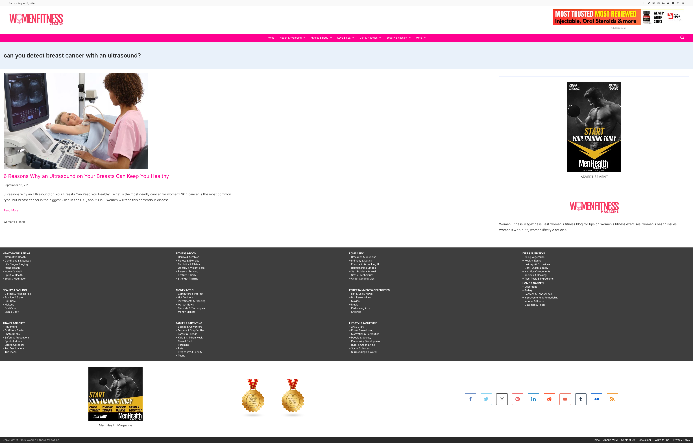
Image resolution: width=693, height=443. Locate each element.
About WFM (610, 439)
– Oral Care (9, 308)
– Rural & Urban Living (362, 344)
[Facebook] (644, 3)
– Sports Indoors (12, 341)
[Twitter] (649, 3)
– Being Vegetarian (533, 256)
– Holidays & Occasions (536, 264)
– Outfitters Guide (13, 330)
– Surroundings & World (363, 351)
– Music (353, 304)
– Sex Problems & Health (363, 271)
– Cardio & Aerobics (187, 256)
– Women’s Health (13, 271)
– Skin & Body (11, 311)
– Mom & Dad (184, 341)
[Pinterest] (658, 3)
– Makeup (8, 304)
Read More (11, 210)
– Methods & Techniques (190, 308)
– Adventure (10, 326)
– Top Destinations (13, 348)
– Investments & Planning (191, 300)
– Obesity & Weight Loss (190, 267)
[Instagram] (654, 3)
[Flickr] (683, 3)
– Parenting (182, 344)
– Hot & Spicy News (360, 293)
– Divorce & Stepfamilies (190, 330)
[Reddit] (668, 3)
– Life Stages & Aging (15, 264)
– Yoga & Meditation (14, 278)
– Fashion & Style (13, 297)
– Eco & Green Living (361, 330)
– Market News (185, 304)
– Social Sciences (359, 348)
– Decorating (529, 286)
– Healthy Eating (532, 260)
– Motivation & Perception (364, 333)
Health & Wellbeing (291, 37)
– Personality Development (365, 341)
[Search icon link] (681, 38)
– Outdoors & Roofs (533, 304)
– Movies (354, 300)
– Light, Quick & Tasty (535, 267)
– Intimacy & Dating (360, 260)
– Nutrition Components (536, 271)
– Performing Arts (359, 308)
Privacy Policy (681, 439)
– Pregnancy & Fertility (189, 351)
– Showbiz (355, 311)
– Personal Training (187, 271)
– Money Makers (185, 311)
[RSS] (612, 399)
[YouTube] (673, 3)
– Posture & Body (186, 274)
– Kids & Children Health (190, 337)
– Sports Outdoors (13, 344)
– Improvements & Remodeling (540, 297)
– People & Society (360, 337)
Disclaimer (644, 439)
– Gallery (527, 290)
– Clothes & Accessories (17, 293)
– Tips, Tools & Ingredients (537, 278)
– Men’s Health (11, 267)
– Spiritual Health (13, 274)
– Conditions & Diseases (17, 260)
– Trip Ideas (9, 351)
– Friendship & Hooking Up (364, 264)
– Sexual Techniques (361, 274)
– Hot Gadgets (184, 297)
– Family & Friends (186, 333)
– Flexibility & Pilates (188, 264)
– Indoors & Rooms (533, 301)
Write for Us (662, 439)
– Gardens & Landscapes (537, 293)
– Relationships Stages (362, 267)
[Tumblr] (678, 3)
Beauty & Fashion (397, 37)
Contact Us (628, 439)
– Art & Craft (356, 326)
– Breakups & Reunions (362, 256)
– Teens (180, 355)
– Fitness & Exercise (187, 260)
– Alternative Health (14, 256)
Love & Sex (344, 37)
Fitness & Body (319, 37)
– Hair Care (9, 300)
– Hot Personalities (360, 297)
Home (270, 37)
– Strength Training (187, 278)
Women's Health (14, 221)
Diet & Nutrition (369, 37)
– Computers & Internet (189, 293)
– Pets (179, 348)
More (419, 37)
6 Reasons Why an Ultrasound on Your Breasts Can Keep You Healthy (86, 176)
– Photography (11, 333)
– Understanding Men (361, 278)
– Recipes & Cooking (534, 274)
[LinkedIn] (663, 3)
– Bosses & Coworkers (189, 326)
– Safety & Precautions (16, 337)
